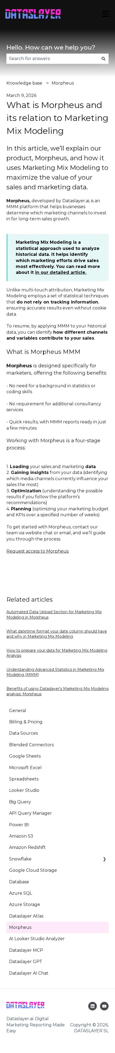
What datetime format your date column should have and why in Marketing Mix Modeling (56, 634)
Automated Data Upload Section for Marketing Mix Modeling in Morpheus (54, 614)
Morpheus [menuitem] (20, 927)
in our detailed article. (60, 272)
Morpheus (63, 83)
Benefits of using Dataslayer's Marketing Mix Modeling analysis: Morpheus (57, 691)
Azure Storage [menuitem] (24, 904)
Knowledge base (24, 83)
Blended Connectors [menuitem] (31, 744)
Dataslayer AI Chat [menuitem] (28, 973)
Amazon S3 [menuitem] (21, 836)
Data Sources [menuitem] (23, 733)
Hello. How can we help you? (50, 47)
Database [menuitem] (19, 881)
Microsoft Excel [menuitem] (25, 767)
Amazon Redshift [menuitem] (27, 847)
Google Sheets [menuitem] (25, 756)
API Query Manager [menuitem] (30, 813)
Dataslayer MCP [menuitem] (26, 950)
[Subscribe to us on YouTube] (104, 1006)
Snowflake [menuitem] (20, 859)
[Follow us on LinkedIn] (92, 1006)
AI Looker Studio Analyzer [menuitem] (37, 938)
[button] (104, 859)
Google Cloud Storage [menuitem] (33, 870)
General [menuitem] (17, 710)
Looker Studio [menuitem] (24, 790)
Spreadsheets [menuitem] (24, 779)
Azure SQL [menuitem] (20, 893)
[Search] (103, 59)
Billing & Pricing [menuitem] (26, 721)
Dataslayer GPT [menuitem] (25, 961)
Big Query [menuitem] (20, 801)
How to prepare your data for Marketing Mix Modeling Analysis (56, 653)
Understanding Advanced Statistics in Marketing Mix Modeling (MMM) (55, 672)
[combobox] (52, 59)
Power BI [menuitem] (19, 824)
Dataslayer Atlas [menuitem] (26, 916)
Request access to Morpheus (37, 551)
